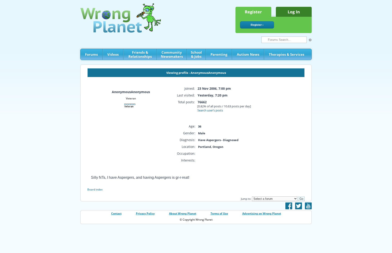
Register (253, 11)
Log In (294, 11)
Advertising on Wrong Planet (261, 213)
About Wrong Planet (182, 213)
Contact (116, 213)
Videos (113, 54)
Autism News (248, 54)
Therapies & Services (286, 54)
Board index (95, 189)
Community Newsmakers (172, 54)
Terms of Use (219, 213)
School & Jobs (196, 54)
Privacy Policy (145, 213)
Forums (91, 54)
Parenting (219, 54)
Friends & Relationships (140, 54)
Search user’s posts (210, 110)
